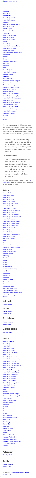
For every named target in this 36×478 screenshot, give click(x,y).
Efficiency (6, 65)
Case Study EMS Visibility (11, 94)
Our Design (6, 63)
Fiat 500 (5, 115)
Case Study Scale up (9, 44)
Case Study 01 (7, 13)
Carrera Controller (8, 91)
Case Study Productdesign (11, 72)
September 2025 (8, 311)
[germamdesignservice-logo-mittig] (18, 1)
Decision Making (8, 74)
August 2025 (7, 313)
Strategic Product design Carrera (12, 52)
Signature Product (8, 50)
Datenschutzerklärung (9, 35)
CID (4, 68)
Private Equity (7, 29)
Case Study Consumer (9, 48)
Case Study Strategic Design (11, 46)
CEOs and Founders (9, 113)
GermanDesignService (17, 472)
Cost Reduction (7, 83)
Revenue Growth (8, 31)
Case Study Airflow (8, 39)
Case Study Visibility (9, 18)
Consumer (6, 33)
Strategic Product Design (10, 61)
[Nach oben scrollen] (0, 477)
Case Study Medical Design (11, 24)
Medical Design (7, 78)
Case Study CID (8, 100)
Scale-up (5, 22)
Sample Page (7, 16)
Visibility (5, 57)
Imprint (5, 42)
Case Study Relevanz (9, 70)
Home (5, 260)
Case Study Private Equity (11, 96)
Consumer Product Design (11, 87)
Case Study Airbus (8, 26)
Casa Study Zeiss (8, 37)
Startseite (6, 11)
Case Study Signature (9, 111)
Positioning (6, 55)
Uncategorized (7, 304)
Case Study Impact (9, 20)
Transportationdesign (9, 85)
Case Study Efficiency (9, 89)
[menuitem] (18, 117)
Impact (5, 59)
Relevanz (6, 76)
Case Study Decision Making (11, 102)
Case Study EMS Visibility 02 (12, 98)
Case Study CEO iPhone (10, 107)
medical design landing (10, 109)
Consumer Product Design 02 (11, 81)
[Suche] (4, 117)
